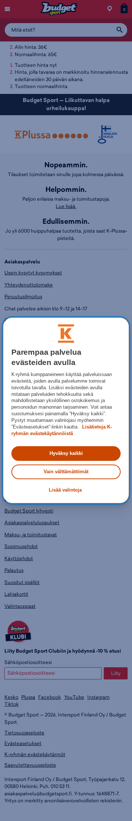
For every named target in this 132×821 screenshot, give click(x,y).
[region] (66, 410)
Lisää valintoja (65, 490)
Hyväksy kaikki (66, 453)
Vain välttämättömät (66, 471)
